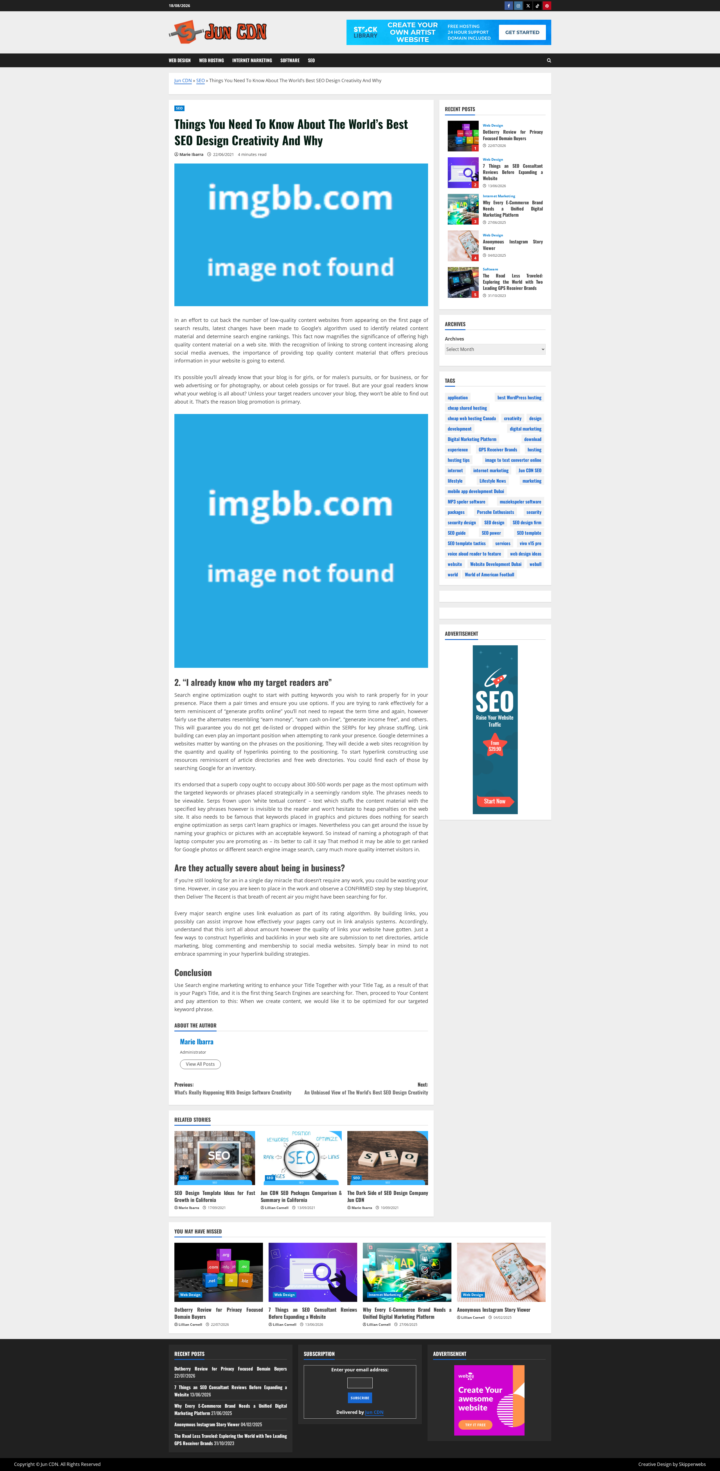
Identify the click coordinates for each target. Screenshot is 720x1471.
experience (458, 449)
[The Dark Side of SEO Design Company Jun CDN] (387, 1158)
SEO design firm (527, 522)
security (533, 511)
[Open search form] (549, 60)
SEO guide (457, 532)
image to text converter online (513, 459)
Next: (366, 1088)
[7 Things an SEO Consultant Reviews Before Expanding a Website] (313, 1272)
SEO (311, 60)
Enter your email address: (360, 1391)
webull (535, 563)
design (535, 418)
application (458, 397)
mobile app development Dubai (476, 490)
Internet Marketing (252, 60)
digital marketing (525, 428)
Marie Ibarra (196, 1041)
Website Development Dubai (495, 563)
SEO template (529, 532)
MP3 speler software (466, 501)
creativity (512, 418)
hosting (534, 449)
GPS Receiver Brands (498, 449)
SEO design (494, 522)
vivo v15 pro (530, 542)
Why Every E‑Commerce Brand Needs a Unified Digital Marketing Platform (463, 209)
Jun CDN (183, 80)
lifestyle (455, 480)
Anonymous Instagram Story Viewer (463, 245)
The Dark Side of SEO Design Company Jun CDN (387, 1196)
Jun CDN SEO (530, 470)
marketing (532, 480)
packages (456, 511)
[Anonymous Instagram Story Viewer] (501, 1272)
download (532, 438)
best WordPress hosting (519, 397)
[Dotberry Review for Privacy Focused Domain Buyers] (218, 1272)
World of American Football (489, 574)
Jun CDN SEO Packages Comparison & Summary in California (301, 1196)
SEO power (491, 532)
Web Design (180, 60)
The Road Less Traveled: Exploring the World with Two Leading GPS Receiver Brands (463, 282)
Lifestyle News (493, 480)
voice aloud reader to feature (474, 553)
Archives (454, 338)
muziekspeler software (520, 501)
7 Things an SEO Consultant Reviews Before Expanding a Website (463, 172)
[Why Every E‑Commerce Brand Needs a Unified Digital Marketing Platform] (407, 1272)
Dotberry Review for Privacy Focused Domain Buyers (463, 135)
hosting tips (459, 459)
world (453, 574)
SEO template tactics (467, 542)
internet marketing (490, 470)
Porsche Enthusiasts (495, 511)
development (460, 428)
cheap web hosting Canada (472, 418)
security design (462, 522)
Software (290, 60)
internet (455, 470)
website (455, 563)
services (502, 542)
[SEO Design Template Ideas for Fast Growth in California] (214, 1158)
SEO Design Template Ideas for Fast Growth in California (214, 1196)
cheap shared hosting (467, 407)
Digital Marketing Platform (472, 438)
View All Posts (200, 1064)
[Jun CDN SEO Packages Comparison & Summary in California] (301, 1158)
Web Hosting (211, 60)
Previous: (232, 1088)
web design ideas (525, 553)
